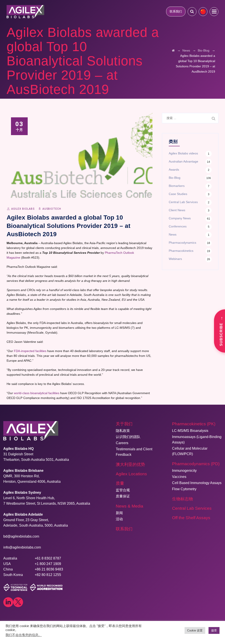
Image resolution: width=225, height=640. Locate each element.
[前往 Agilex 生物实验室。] (173, 50)
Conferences (178, 226)
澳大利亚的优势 (130, 464)
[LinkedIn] (8, 602)
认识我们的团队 (128, 437)
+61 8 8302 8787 (48, 558)
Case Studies (178, 194)
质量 (120, 483)
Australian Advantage (183, 161)
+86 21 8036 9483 (49, 569)
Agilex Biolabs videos (183, 153)
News (172, 234)
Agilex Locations (131, 474)
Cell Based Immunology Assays (196, 483)
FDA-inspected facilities (30, 351)
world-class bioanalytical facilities (36, 393)
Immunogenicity (184, 470)
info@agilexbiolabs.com (22, 547)
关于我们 (124, 424)
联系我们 (176, 11)
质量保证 (123, 496)
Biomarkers (177, 186)
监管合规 (123, 490)
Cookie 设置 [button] (195, 630)
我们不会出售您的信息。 (23, 635)
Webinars (175, 259)
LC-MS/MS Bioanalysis (190, 431)
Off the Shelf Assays (191, 517)
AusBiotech (51, 208)
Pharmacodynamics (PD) (196, 463)
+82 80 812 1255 (48, 575)
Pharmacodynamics (182, 242)
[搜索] (192, 11)
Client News (177, 210)
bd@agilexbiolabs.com (21, 536)
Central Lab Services (183, 202)
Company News (180, 218)
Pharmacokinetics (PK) (193, 424)
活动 (119, 519)
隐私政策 (123, 431)
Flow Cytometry (184, 489)
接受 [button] (214, 630)
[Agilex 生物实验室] (25, 11)
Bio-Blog (174, 177)
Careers (122, 443)
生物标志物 (182, 499)
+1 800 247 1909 (48, 564)
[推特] (18, 602)
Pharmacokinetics (181, 250)
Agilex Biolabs (22, 208)
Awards (174, 169)
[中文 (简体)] (203, 11)
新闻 (119, 513)
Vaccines (179, 477)
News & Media (129, 506)
